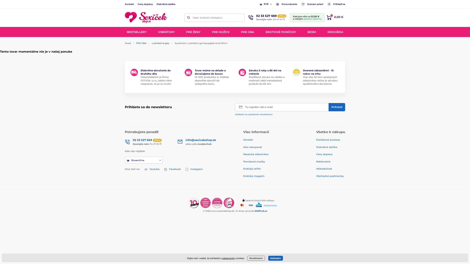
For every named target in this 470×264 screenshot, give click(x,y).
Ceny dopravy (145, 4)
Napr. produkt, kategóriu (208, 17)
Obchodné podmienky (330, 176)
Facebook (175, 169)
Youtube (154, 169)
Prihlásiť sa (339, 4)
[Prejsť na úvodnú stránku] (146, 17)
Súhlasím (275, 258)
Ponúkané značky (254, 161)
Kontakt (129, 4)
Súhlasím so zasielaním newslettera (253, 114)
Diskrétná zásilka (166, 4)
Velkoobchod (324, 168)
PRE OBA (141, 43)
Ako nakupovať (252, 147)
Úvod (128, 43)
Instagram (196, 169)
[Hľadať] (189, 18)
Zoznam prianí (315, 4)
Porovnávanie (289, 4)
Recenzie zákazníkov (256, 154)
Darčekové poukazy (328, 139)
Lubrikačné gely (160, 43)
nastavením (228, 258)
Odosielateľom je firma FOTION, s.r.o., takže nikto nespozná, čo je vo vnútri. (156, 80)
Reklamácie (323, 161)
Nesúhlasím (256, 258)
